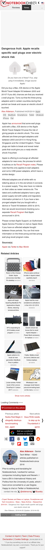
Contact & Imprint (12, 536)
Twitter (14, 246)
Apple (38, 111)
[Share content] (6, 439)
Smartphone (22, 115)
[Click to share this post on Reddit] (38, 438)
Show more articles (22, 395)
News (26, 7)
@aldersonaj (26, 491)
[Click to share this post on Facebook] (12, 439)
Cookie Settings (21, 539)
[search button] (36, 3)
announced (17, 123)
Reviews (16, 7)
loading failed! (6, 515)
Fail (12, 118)
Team (24, 536)
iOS (4, 115)
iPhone (6, 118)
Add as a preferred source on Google (25, 432)
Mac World (24, 246)
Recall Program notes (26, 164)
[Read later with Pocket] (12, 443)
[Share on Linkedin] (25, 443)
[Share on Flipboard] (19, 443)
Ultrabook (40, 115)
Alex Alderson (8, 111)
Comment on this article (14, 407)
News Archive (26, 502)
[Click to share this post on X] (31, 438)
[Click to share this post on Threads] (18, 439)
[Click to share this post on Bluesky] (25, 439)
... (42, 7)
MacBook (12, 115)
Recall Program (17, 212)
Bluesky (39, 491)
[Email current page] (32, 444)
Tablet (31, 115)
